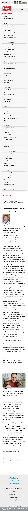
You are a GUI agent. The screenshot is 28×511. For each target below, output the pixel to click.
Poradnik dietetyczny (8, 134)
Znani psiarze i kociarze (9, 184)
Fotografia (6, 51)
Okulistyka (6, 113)
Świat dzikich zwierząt (9, 165)
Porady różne (7, 144)
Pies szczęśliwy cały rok (9, 127)
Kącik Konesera (7, 73)
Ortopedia (6, 120)
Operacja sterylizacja (8, 115)
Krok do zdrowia (7, 89)
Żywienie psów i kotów (9, 189)
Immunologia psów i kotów (10, 63)
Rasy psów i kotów (8, 158)
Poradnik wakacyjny (8, 139)
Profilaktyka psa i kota (9, 153)
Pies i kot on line (7, 125)
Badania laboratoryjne (9, 25)
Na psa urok (6, 106)
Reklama (19, 488)
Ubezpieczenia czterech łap (10, 172)
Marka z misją (7, 101)
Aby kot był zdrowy (8, 18)
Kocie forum (6, 85)
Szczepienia (6, 170)
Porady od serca (7, 141)
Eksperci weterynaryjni (9, 49)
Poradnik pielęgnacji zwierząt (10, 137)
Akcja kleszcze (7, 21)
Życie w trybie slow (8, 187)
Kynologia (6, 92)
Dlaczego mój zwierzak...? (9, 42)
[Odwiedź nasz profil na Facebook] (18, 494)
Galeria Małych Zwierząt (9, 56)
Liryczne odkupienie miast (10, 96)
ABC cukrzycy (7, 16)
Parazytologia (7, 122)
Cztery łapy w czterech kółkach (11, 32)
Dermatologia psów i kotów (10, 37)
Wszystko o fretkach (8, 177)
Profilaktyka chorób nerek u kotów (12, 149)
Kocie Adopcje (7, 82)
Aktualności (6, 23)
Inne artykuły (7, 66)
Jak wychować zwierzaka (9, 70)
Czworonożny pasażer (9, 35)
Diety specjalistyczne (8, 40)
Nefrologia (6, 111)
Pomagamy (6, 132)
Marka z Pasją (7, 104)
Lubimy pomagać (7, 99)
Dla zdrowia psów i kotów (9, 44)
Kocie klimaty (7, 87)
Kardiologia (6, 75)
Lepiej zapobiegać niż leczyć (10, 94)
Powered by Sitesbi (14, 506)
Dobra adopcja (7, 47)
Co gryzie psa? (7, 30)
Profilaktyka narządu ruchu (10, 151)
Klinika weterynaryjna (8, 77)
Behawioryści (7, 28)
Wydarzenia (6, 182)
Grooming (6, 58)
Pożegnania (6, 146)
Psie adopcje (6, 156)
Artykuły (7, 201)
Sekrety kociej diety (8, 160)
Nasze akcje (6, 108)
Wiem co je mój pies (8, 175)
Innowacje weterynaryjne (9, 68)
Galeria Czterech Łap (8, 54)
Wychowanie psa (7, 179)
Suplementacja (7, 163)
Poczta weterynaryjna (9, 130)
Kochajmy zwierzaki (8, 80)
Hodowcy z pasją (7, 61)
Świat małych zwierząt (9, 168)
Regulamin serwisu (11, 488)
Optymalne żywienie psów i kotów (11, 118)
